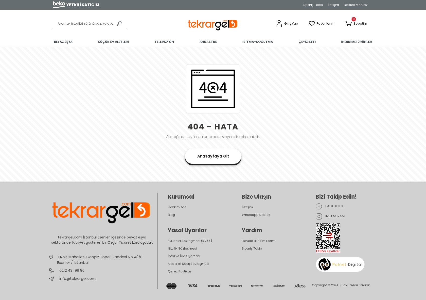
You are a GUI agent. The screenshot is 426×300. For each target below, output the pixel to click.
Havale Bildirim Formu (259, 240)
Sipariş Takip (313, 4)
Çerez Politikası (180, 271)
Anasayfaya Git (213, 156)
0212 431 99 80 (71, 270)
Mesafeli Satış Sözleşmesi (188, 263)
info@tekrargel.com (77, 278)
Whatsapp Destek (256, 214)
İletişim (333, 4)
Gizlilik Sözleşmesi (182, 248)
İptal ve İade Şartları (184, 256)
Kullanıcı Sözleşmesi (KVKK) (190, 240)
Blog (171, 214)
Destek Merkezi (356, 4)
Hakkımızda (177, 207)
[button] (287, 23)
